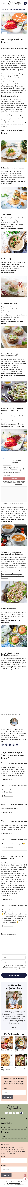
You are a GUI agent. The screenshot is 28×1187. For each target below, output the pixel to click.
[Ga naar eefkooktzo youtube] (17, 744)
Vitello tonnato (9, 609)
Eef (3, 785)
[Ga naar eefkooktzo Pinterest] (6, 744)
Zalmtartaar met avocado (13, 168)
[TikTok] (17, 1113)
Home (2, 9)
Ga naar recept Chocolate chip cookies (7, 1062)
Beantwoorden (7, 779)
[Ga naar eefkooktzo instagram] (2, 744)
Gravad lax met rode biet (13, 504)
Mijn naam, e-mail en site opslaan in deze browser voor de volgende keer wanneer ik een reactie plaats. (14, 968)
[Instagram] (6, 1113)
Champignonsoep (10, 259)
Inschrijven (7, 1097)
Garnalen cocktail (10, 303)
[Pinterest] (10, 1113)
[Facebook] (14, 1113)
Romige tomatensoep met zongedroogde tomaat (12, 553)
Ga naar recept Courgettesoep (21, 1062)
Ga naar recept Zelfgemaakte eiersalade (21, 1044)
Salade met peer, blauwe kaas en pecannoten (12, 409)
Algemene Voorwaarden (13, 1183)
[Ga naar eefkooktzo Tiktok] (13, 744)
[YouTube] (21, 1113)
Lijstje (7, 9)
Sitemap (22, 1184)
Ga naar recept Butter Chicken (7, 1044)
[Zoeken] (25, 3)
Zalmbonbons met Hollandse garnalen (10, 654)
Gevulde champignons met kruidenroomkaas (11, 355)
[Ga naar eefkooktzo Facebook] (9, 744)
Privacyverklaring (8, 1184)
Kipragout (7, 214)
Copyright (16, 1184)
